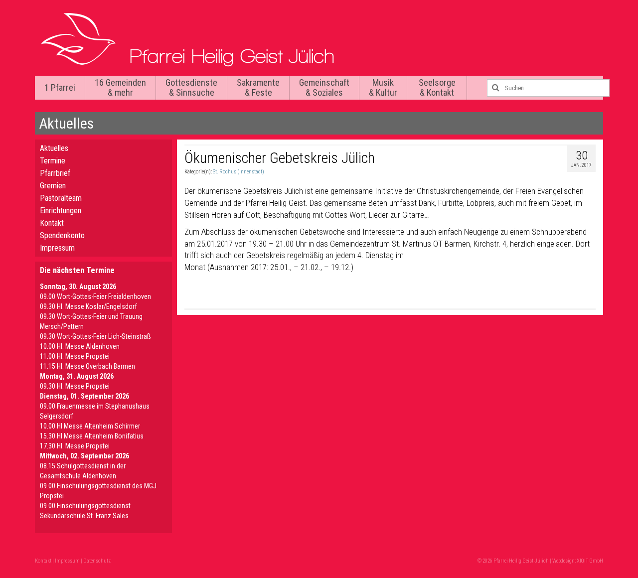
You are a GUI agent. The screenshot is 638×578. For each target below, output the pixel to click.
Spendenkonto (62, 235)
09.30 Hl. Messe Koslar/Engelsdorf (88, 306)
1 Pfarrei (59, 87)
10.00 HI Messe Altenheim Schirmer (90, 426)
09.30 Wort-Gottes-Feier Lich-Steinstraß (95, 336)
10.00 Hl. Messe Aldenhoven (80, 346)
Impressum (57, 248)
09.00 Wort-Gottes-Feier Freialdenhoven (95, 296)
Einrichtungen (60, 210)
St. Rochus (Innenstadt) (238, 171)
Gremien (53, 185)
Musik (383, 87)
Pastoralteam (61, 198)
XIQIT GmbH (590, 561)
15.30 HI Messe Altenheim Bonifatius (92, 436)
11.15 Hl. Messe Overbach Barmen (87, 366)
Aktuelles (54, 148)
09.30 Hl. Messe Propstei (75, 386)
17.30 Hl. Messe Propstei (75, 446)
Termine (52, 160)
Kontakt (52, 223)
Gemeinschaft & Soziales (324, 87)
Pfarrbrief (55, 173)
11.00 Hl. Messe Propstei (75, 356)
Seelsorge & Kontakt (437, 87)
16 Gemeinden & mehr (120, 87)
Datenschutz (97, 561)
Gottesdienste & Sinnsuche (191, 87)
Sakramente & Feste (258, 87)
